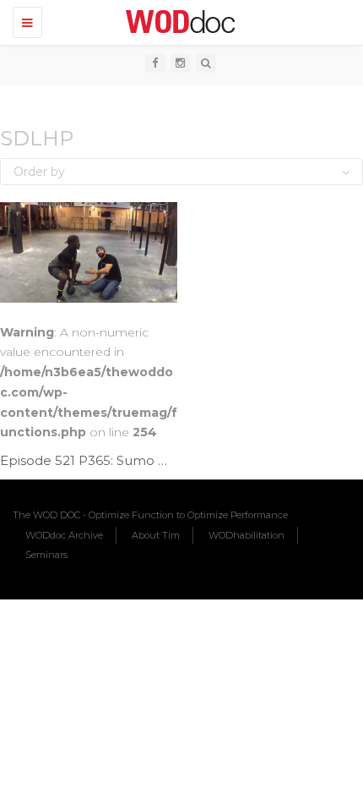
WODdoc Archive (64, 535)
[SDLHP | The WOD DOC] (177, 21)
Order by (39, 171)
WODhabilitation (246, 535)
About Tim (156, 535)
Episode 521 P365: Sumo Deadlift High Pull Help (153, 460)
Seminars (46, 555)
